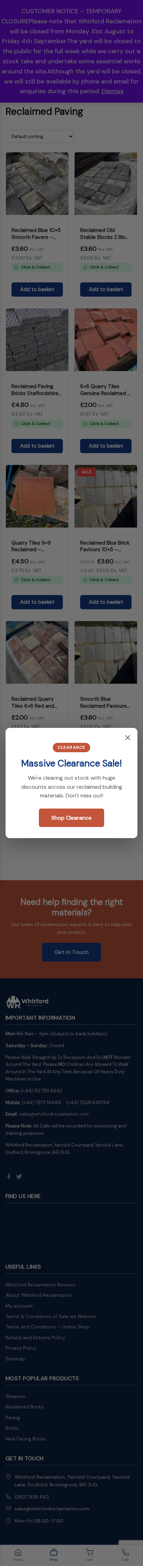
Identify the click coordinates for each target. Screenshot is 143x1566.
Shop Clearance (71, 817)
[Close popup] (127, 738)
